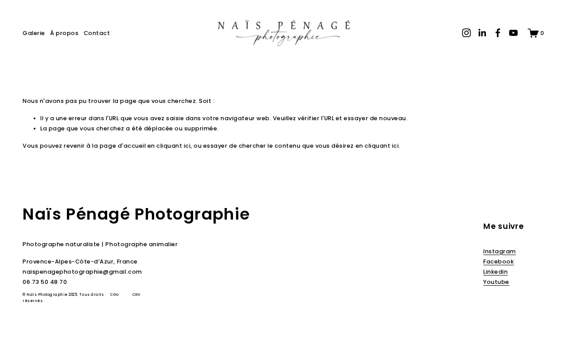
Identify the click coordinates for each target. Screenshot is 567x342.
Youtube (496, 282)
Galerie (34, 33)
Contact (97, 33)
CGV (136, 294)
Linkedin (495, 271)
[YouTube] (513, 33)
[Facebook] (498, 33)
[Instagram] (466, 33)
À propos (64, 33)
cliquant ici (173, 145)
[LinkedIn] (482, 33)
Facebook (498, 261)
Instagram (499, 251)
